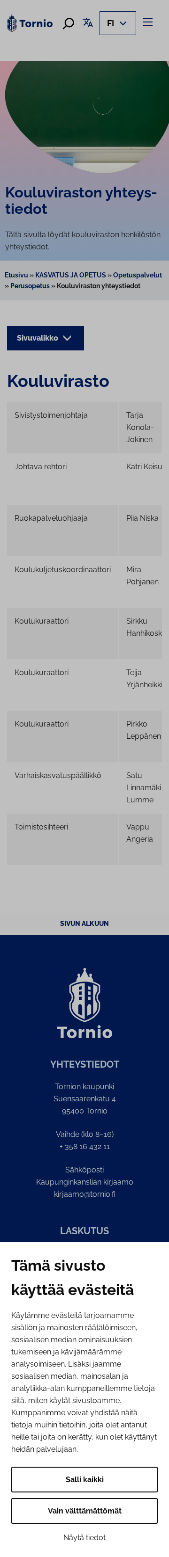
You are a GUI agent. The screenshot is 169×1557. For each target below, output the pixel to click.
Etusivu (16, 275)
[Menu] (149, 21)
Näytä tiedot (84, 1537)
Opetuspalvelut (137, 275)
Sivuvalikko (38, 338)
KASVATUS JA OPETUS (70, 275)
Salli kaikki (85, 1479)
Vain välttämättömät (85, 1510)
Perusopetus (30, 286)
